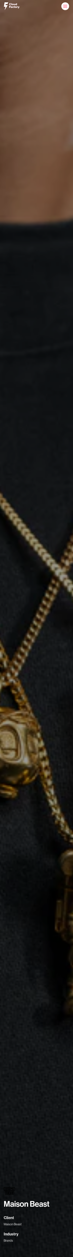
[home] (11, 6)
